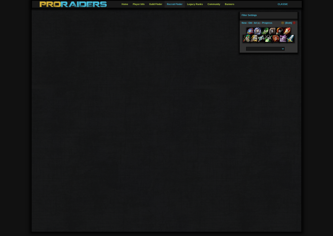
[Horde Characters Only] (294, 23)
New (244, 23)
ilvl (255, 23)
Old (250, 23)
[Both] (288, 23)
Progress (267, 23)
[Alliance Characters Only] (283, 23)
